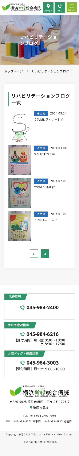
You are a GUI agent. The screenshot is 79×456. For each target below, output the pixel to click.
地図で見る (41, 407)
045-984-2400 (39, 415)
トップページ (13, 71)
